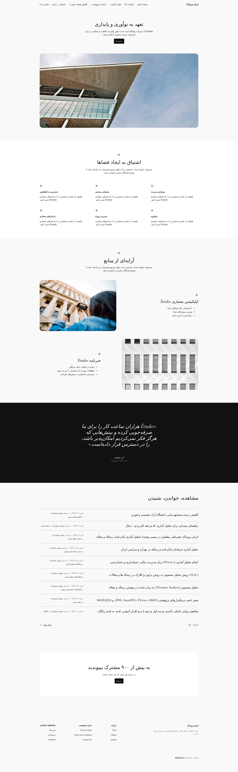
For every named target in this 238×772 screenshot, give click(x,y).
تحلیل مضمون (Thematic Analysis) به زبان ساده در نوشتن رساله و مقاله (153, 587)
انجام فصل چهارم (70, 551)
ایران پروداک (192, 4)
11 (190, 625)
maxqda (78, 577)
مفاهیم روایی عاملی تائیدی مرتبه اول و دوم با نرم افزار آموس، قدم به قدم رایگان (148, 611)
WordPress (179, 758)
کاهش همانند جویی (74, 517)
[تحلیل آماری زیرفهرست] (110, 4)
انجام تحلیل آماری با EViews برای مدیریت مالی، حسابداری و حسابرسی (154, 562)
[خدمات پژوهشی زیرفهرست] (90, 4)
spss (79, 539)
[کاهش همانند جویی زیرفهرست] (69, 4)
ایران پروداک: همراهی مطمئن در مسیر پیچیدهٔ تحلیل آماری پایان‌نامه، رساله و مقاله (147, 537)
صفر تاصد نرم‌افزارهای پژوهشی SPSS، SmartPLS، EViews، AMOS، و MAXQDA (147, 600)
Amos (46, 611)
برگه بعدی (46, 625)
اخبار (79, 551)
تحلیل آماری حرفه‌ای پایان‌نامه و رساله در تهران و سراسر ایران (159, 549)
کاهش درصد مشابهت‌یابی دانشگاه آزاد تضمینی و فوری (164, 514)
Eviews (78, 564)
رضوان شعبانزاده (57, 513)
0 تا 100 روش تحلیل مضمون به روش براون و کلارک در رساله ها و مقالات (153, 575)
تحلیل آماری (45, 526)
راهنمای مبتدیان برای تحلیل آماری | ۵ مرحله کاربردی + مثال (162, 526)
